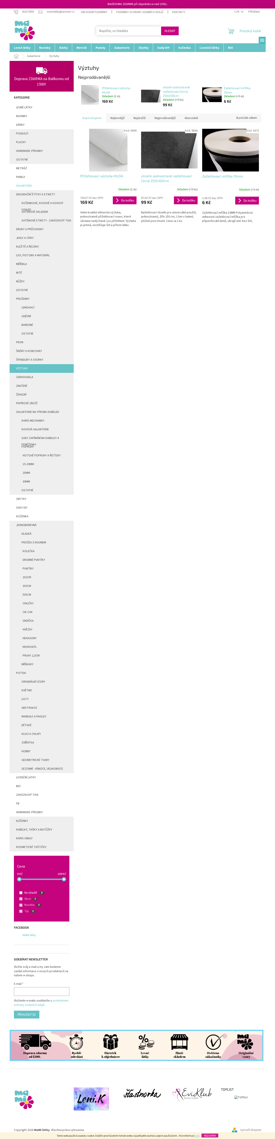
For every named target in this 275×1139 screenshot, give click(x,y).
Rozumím (210, 1135)
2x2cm (27, 577)
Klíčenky (22, 821)
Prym (19, 342)
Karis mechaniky (33, 421)
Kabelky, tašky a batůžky (34, 829)
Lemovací (28, 307)
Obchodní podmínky (94, 12)
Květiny (27, 690)
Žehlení (21, 394)
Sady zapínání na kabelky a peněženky (40, 439)
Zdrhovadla (24, 377)
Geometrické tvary (35, 760)
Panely (20, 177)
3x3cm (27, 586)
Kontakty (178, 12)
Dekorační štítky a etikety (35, 194)
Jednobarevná (26, 525)
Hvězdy (27, 629)
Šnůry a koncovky (29, 351)
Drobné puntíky (34, 560)
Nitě (19, 273)
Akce (30, 899)
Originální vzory (33, 682)
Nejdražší (139, 118)
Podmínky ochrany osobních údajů (139, 12)
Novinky (21, 116)
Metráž (21, 168)
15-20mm (28, 464)
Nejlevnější (117, 118)
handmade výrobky (29, 151)
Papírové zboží (26, 403)
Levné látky (24, 107)
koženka (22, 516)
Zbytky (21, 499)
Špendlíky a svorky (29, 360)
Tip (29, 911)
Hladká (27, 534)
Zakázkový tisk (27, 795)
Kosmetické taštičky (31, 847)
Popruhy (28, 447)
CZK (237, 12)
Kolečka (29, 551)
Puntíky (28, 568)
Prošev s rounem (34, 542)
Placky (21, 142)
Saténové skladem (35, 212)
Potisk (21, 673)
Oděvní (26, 316)
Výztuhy (22, 368)
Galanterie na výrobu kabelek (37, 412)
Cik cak (28, 612)
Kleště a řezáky (27, 247)
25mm (26, 473)
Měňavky (27, 664)
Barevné (27, 325)
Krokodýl (30, 647)
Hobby (26, 751)
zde (197, 1136)
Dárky (20, 125)
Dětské (27, 725)
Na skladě (33, 893)
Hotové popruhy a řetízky (42, 455)
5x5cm (27, 595)
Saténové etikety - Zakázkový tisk (46, 220)
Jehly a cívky (25, 238)
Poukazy (22, 133)
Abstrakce (29, 708)
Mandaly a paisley (34, 716)
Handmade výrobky (29, 812)
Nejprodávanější (165, 118)
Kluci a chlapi (31, 734)
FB (17, 803)
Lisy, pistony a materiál (33, 255)
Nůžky (20, 281)
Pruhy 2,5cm (31, 655)
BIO (18, 786)
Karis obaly (24, 838)
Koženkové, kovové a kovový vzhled (42, 204)
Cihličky (28, 603)
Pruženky (23, 299)
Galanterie (24, 186)
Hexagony (30, 638)
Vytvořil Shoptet (250, 1130)
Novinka (32, 905)
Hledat (170, 31)
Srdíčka (28, 621)
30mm (26, 481)
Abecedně (191, 118)
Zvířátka (28, 742)
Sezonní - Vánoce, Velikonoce (42, 769)
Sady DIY (21, 508)
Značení (21, 386)
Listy (25, 699)
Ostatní (22, 159)
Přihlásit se (26, 1014)
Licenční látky (26, 777)
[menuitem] (22, 47)
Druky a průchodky (29, 229)
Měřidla (21, 264)
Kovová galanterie (35, 429)
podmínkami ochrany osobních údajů (41, 1002)
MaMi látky (29, 935)
